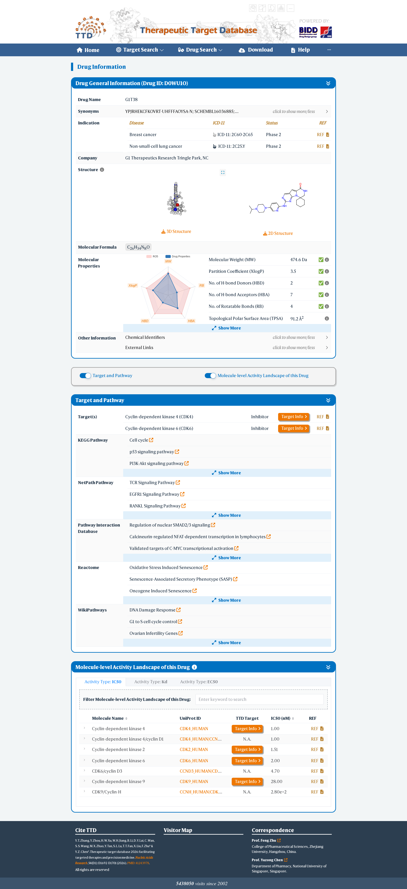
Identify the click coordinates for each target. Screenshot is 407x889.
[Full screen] (223, 172)
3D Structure (178, 231)
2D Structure (280, 233)
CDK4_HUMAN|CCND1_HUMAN (210, 739)
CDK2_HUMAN (194, 749)
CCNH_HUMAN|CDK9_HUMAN (209, 791)
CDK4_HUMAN (194, 728)
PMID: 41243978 (138, 863)
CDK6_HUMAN (194, 760)
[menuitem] (88, 50)
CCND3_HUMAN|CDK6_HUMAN (210, 771)
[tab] (101, 682)
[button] (228, 111)
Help (303, 50)
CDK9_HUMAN (194, 781)
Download (260, 50)
